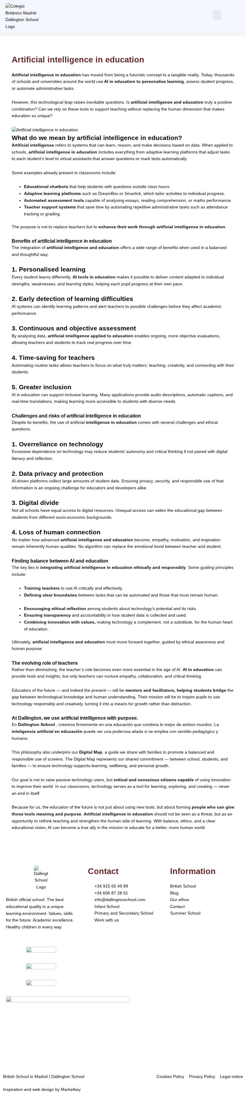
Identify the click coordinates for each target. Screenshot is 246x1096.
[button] (217, 15)
